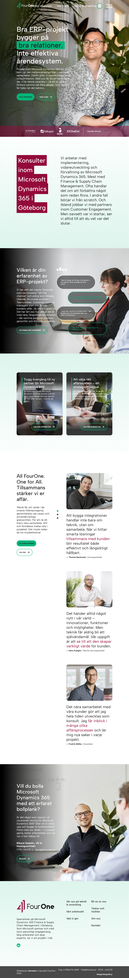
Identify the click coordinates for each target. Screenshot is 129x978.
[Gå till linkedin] (18, 945)
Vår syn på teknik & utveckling (76, 903)
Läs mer (22, 552)
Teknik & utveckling (85, 5)
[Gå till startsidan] (25, 6)
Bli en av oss (98, 901)
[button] (109, 6)
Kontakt (22, 859)
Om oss (95, 918)
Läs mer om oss (94, 131)
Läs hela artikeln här (42, 427)
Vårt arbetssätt (43, 5)
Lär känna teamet (26, 543)
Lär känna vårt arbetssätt (30, 330)
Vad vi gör (63, 5)
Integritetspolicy (104, 974)
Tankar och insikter (97, 910)
